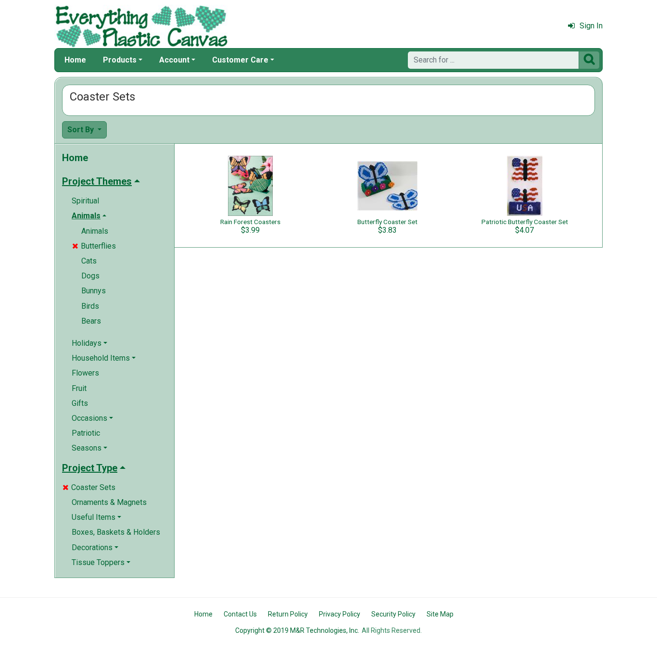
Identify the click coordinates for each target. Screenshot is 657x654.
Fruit (79, 388)
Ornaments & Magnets (109, 502)
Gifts (80, 403)
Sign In (591, 25)
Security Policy (393, 614)
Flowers (85, 372)
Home (75, 59)
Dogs (90, 275)
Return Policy (288, 614)
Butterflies (94, 246)
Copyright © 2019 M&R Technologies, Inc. (297, 630)
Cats (89, 260)
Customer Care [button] (240, 59)
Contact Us (240, 614)
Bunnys (93, 290)
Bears (91, 321)
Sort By (81, 129)
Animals (94, 231)
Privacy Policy (339, 614)
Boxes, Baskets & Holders (116, 532)
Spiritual (85, 200)
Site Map (440, 614)
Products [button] (120, 59)
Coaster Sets (89, 487)
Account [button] (174, 59)
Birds (90, 306)
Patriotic (86, 433)
